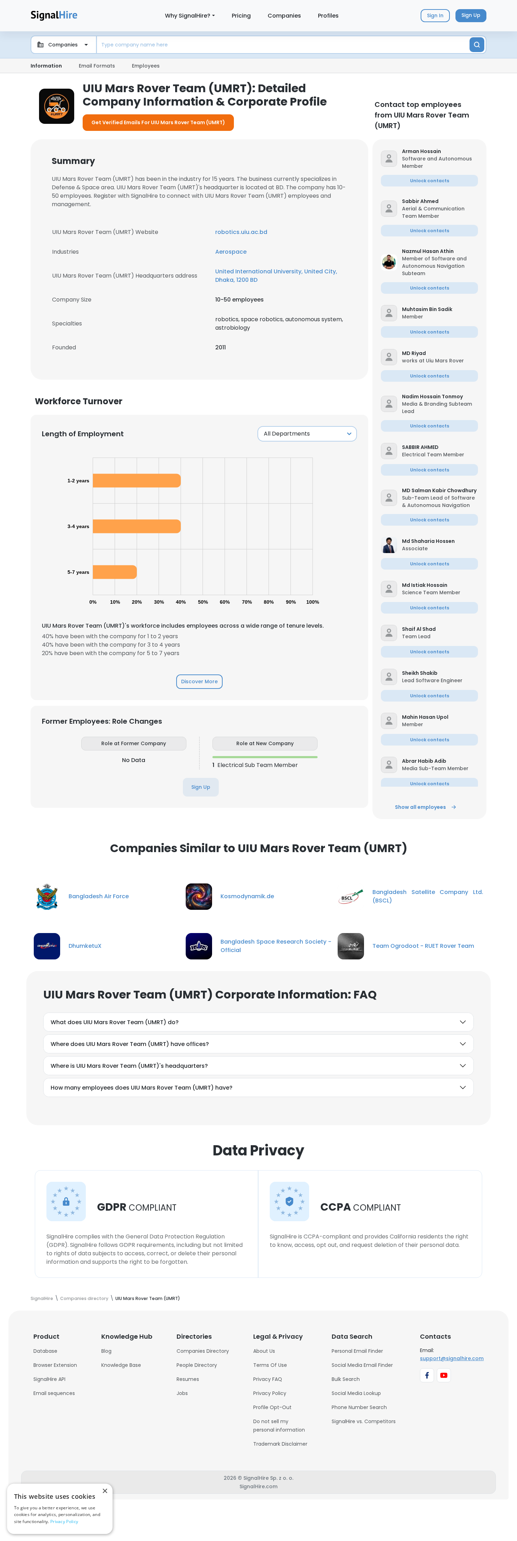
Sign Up (200, 787)
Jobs (182, 1393)
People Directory (197, 1365)
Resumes (188, 1379)
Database (45, 1351)
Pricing (241, 16)
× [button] (104, 1491)
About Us (264, 1351)
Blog (106, 1351)
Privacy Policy (269, 1393)
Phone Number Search (359, 1407)
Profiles (328, 16)
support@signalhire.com (452, 1358)
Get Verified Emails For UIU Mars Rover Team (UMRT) (158, 122)
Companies (284, 16)
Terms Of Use (270, 1365)
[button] (440, 151)
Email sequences (54, 1393)
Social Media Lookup (356, 1393)
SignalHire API (49, 1379)
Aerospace (231, 252)
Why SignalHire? (187, 16)
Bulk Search (346, 1379)
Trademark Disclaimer (280, 1443)
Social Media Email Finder (362, 1365)
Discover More (199, 681)
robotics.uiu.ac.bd (241, 232)
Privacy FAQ (267, 1379)
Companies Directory (203, 1351)
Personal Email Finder (357, 1351)
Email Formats (97, 65)
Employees (146, 65)
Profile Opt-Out (272, 1407)
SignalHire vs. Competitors (364, 1421)
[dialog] (60, 1509)
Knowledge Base (121, 1365)
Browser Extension (55, 1365)
